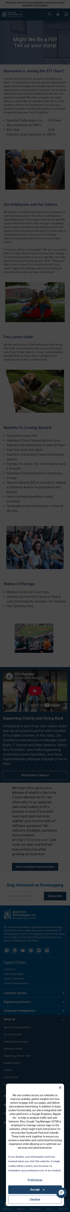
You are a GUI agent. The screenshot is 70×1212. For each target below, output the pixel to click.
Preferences (35, 1179)
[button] (61, 1192)
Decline (35, 1199)
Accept (35, 1189)
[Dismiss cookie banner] (60, 1088)
